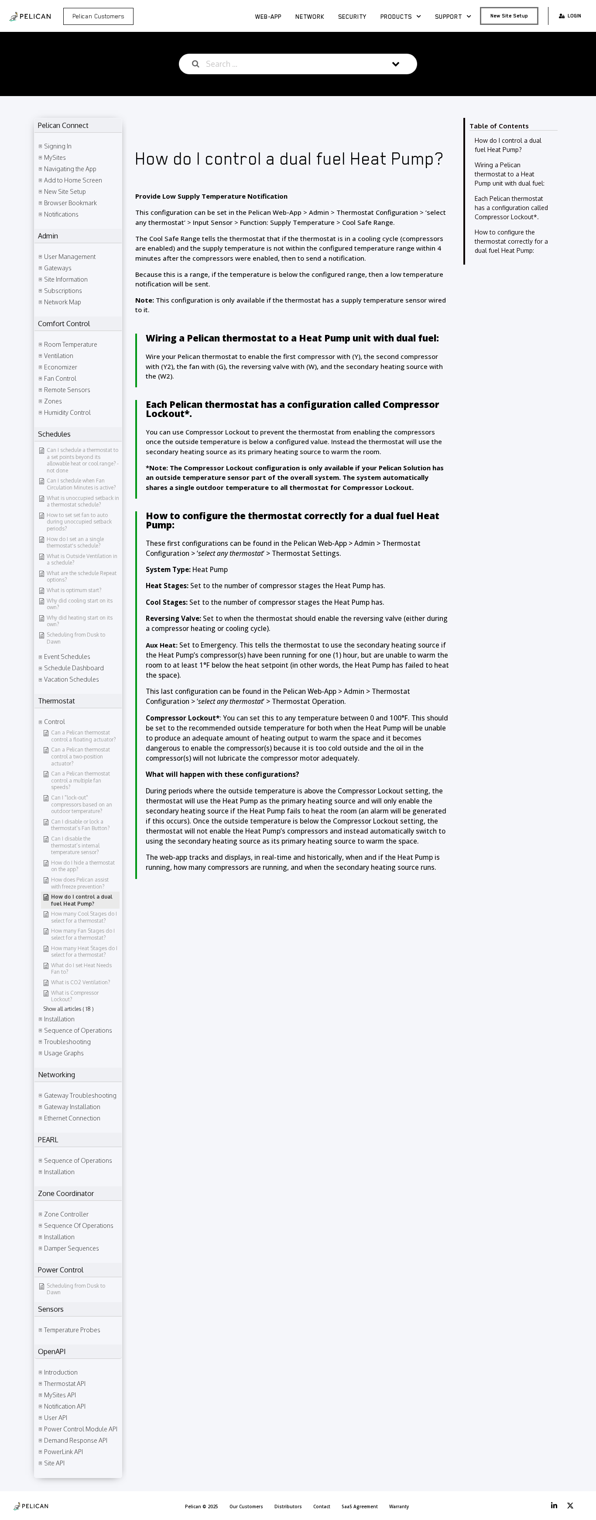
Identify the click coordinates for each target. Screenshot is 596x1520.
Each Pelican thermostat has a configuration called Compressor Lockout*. (511, 208)
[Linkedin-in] (554, 1506)
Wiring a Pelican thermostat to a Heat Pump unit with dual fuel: (510, 174)
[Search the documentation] (195, 64)
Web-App (268, 16)
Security (352, 16)
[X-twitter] (570, 1506)
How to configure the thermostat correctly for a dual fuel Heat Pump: (511, 241)
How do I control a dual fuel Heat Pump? (508, 145)
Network (309, 16)
